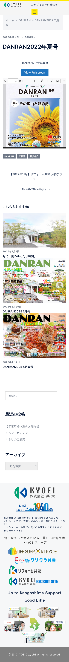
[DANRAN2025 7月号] (34, 280)
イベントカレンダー (18, 433)
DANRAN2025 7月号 (16, 311)
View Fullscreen (34, 72)
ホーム (10, 20)
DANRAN (25, 20)
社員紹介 (34, 156)
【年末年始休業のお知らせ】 (23, 426)
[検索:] (31, 395)
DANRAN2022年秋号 (33, 189)
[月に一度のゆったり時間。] (34, 230)
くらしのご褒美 (15, 439)
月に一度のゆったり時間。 (20, 256)
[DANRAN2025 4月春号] (34, 335)
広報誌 (22, 156)
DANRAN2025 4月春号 (18, 367)
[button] (34, 12)
